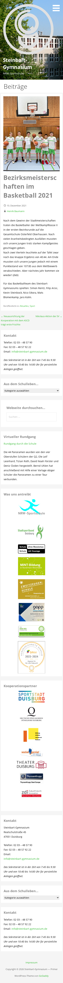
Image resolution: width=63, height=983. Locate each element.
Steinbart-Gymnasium (17, 63)
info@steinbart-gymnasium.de (29, 351)
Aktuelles (24, 305)
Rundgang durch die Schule (20, 443)
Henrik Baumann (15, 211)
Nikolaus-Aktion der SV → (49, 316)
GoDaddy (44, 975)
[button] (57, 6)
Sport (32, 305)
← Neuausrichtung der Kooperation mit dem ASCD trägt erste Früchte (15, 320)
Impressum (31, 962)
